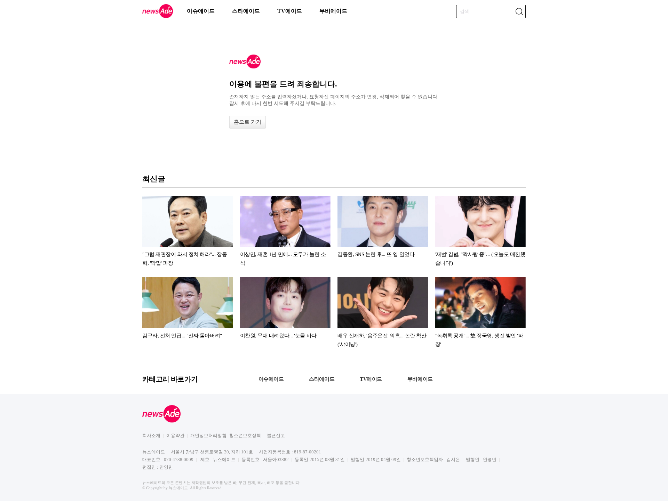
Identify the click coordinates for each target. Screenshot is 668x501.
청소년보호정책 (245, 435)
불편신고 (276, 435)
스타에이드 (246, 11)
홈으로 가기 (247, 122)
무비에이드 (333, 11)
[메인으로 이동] (157, 17)
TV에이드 (289, 11)
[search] (519, 11)
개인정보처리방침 (208, 435)
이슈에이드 (201, 11)
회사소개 (151, 435)
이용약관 (175, 435)
